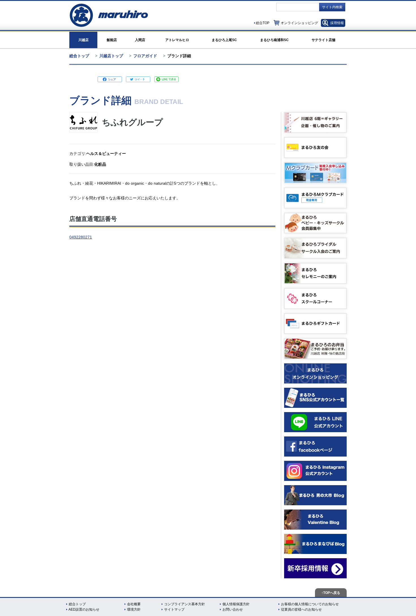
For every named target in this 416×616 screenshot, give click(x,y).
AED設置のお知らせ (83, 609)
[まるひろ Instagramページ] (315, 471)
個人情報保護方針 (236, 604)
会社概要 (134, 604)
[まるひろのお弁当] (315, 349)
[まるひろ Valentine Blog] (315, 520)
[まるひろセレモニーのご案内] (315, 273)
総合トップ (79, 56)
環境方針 (134, 609)
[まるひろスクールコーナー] (315, 298)
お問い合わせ (232, 609)
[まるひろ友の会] (315, 147)
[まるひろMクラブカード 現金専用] (315, 198)
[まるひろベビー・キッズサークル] (315, 223)
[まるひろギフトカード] (315, 324)
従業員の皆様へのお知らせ (301, 609)
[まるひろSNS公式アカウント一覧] (315, 398)
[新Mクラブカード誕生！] (315, 173)
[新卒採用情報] (315, 568)
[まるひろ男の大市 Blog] (315, 495)
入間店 (140, 40)
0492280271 (80, 237)
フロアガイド (145, 56)
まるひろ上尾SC (224, 40)
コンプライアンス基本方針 (184, 604)
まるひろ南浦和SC (274, 40)
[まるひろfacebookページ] (315, 446)
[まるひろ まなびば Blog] (315, 544)
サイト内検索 (332, 7)
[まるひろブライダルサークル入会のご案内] (315, 248)
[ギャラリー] (315, 123)
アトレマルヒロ (177, 40)
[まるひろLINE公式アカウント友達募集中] (315, 422)
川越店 (83, 40)
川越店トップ (111, 56)
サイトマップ (174, 609)
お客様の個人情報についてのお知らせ (310, 604)
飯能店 (112, 40)
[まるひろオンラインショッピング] (315, 373)
